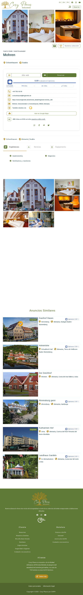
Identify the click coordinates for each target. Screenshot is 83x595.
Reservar (22, 532)
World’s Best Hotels (22, 539)
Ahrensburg (45, 404)
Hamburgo (64, 404)
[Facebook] (72, 2)
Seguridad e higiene (22, 549)
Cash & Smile (8, 51)
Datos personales (35, 586)
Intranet (61, 536)
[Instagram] (76, 2)
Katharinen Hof (46, 428)
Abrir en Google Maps (41, 113)
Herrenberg (45, 322)
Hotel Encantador (20, 51)
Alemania (25, 139)
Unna (43, 431)
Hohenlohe (44, 345)
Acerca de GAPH (61, 539)
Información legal (49, 586)
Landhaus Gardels (48, 455)
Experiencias (22, 545)
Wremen (44, 377)
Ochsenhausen (12, 63)
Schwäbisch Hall (47, 349)
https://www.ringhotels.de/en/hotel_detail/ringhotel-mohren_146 (32, 99)
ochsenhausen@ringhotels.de (21, 95)
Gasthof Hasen (46, 318)
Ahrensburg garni (47, 400)
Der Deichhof (45, 373)
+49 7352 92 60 (17, 91)
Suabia (25, 63)
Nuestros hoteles (22, 536)
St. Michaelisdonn (47, 459)
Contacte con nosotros (22, 552)
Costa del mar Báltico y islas (68, 377)
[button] (76, 7)
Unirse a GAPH (60, 532)
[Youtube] (79, 2)
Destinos (22, 542)
